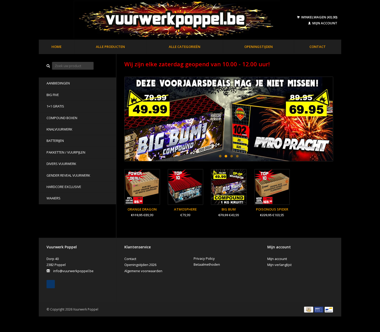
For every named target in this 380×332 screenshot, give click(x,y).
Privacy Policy (204, 258)
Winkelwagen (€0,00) (318, 17)
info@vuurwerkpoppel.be (73, 271)
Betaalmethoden (207, 264)
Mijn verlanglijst (279, 264)
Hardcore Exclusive (64, 186)
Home (56, 46)
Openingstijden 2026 (140, 264)
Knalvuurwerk (59, 129)
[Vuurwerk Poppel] (168, 20)
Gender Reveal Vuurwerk (68, 175)
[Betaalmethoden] (309, 309)
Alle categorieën (184, 46)
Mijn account (324, 23)
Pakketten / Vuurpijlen (66, 152)
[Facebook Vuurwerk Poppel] (51, 284)
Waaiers (53, 198)
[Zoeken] (48, 66)
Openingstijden (258, 46)
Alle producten (110, 46)
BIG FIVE (53, 94)
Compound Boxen (62, 118)
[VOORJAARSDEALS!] (229, 119)
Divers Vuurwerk (61, 163)
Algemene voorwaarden (143, 271)
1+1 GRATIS (55, 106)
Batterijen (55, 140)
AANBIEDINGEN (58, 83)
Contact (317, 46)
